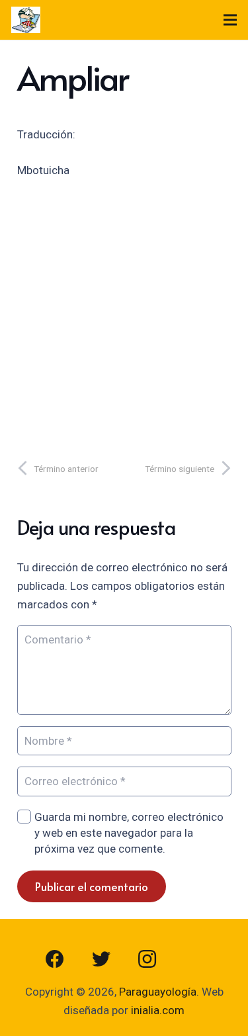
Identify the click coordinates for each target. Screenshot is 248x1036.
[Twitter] (101, 959)
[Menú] (229, 19)
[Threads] (194, 959)
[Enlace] (25, 20)
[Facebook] (55, 959)
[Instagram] (147, 959)
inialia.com (158, 1010)
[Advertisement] (124, 315)
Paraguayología (157, 991)
